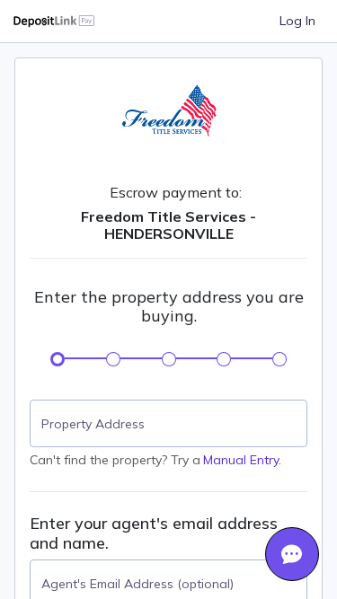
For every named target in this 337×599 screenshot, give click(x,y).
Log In (297, 21)
